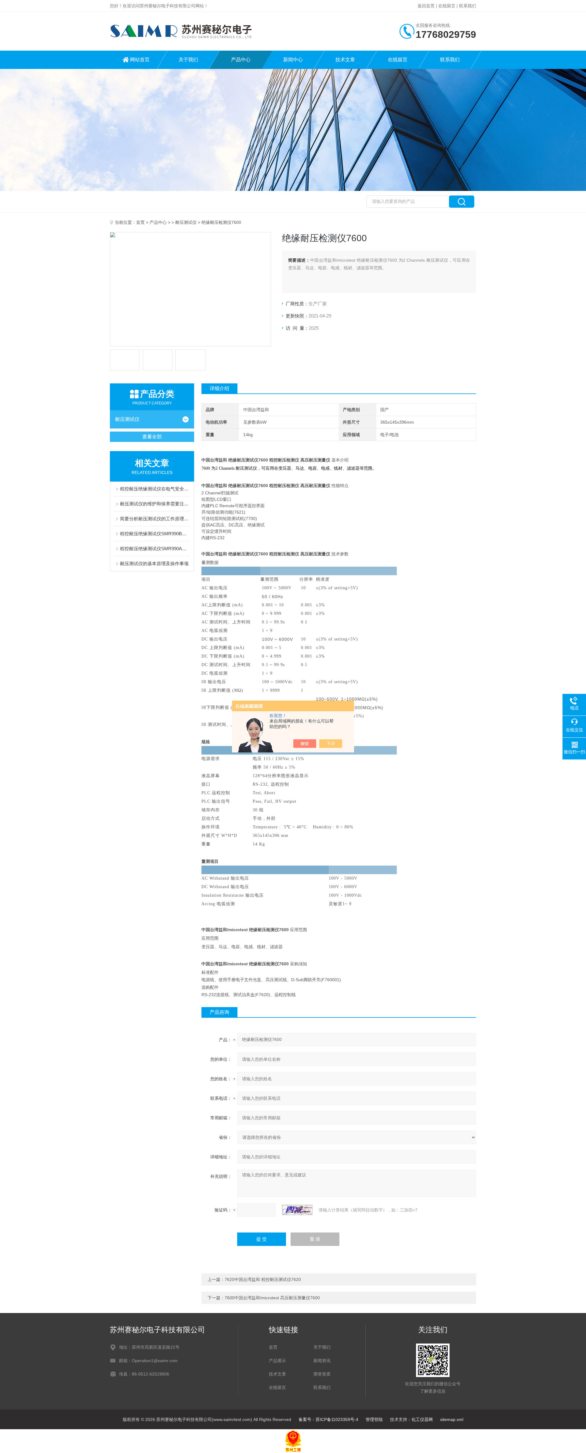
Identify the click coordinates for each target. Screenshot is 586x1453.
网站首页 (140, 59)
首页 (140, 222)
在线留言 (446, 5)
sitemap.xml (451, 1419)
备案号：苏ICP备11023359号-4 (328, 1419)
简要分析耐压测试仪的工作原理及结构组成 (155, 518)
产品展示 (277, 1360)
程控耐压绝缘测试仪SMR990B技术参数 (155, 533)
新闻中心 (293, 59)
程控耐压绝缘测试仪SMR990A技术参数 (155, 548)
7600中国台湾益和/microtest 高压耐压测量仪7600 (272, 1297)
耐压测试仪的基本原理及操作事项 (154, 563)
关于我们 (188, 59)
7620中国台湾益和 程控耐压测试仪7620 (263, 1279)
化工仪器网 (422, 1419)
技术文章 (345, 59)
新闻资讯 (322, 1360)
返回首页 (426, 5)
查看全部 (152, 436)
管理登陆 (374, 1419)
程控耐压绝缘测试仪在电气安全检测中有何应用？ (155, 488)
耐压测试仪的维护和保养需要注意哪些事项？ (155, 503)
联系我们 (467, 5)
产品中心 (241, 59)
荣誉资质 (322, 1374)
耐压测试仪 (186, 222)
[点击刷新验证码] (297, 1210)
